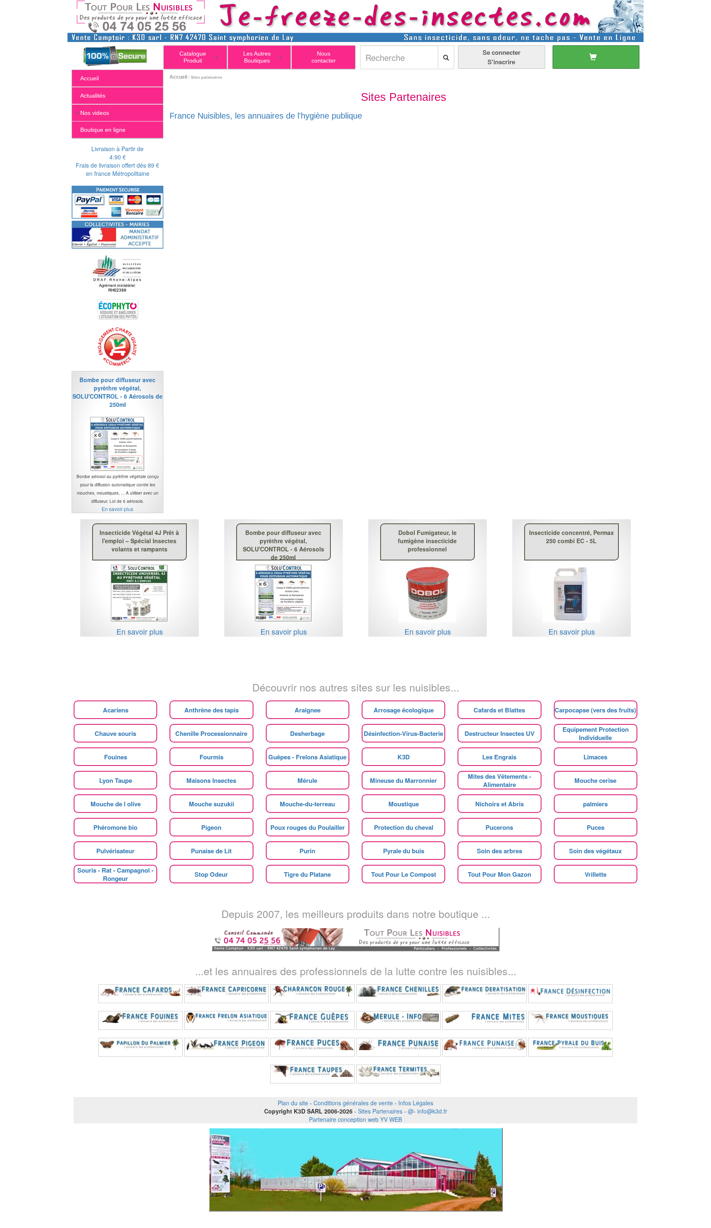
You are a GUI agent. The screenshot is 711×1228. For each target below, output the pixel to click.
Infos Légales (415, 1103)
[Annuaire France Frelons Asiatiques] (226, 1020)
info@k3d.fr (432, 1111)
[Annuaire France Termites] (398, 1074)
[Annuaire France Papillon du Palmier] (140, 1047)
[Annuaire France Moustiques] (570, 1020)
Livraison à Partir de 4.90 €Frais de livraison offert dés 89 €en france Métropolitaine (117, 161)
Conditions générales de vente (353, 1103)
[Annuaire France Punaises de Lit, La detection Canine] (484, 1047)
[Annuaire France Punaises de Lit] (398, 1047)
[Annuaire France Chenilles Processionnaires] (398, 993)
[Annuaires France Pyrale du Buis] (570, 1047)
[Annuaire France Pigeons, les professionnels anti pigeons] (226, 1047)
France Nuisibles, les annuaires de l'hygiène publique (266, 115)
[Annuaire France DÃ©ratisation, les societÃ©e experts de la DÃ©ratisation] (484, 993)
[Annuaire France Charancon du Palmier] (312, 993)
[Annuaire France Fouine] (140, 1020)
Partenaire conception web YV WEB (355, 1119)
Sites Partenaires (380, 1111)
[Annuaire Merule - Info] (398, 1020)
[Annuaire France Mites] (484, 1020)
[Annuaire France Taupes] (312, 1074)
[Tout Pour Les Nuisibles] (355, 938)
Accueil (178, 77)
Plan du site (293, 1103)
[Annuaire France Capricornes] (226, 993)
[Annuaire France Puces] (312, 1047)
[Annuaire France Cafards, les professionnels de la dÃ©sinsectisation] (140, 993)
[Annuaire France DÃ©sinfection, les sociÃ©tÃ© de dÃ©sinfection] (570, 993)
